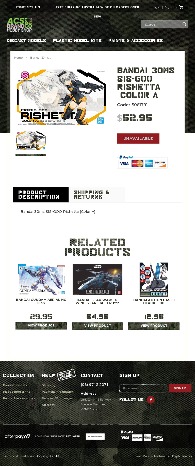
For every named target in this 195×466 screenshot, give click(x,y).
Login (156, 7)
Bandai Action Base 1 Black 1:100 (154, 302)
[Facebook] (151, 400)
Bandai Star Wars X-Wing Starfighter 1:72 (97, 302)
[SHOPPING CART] (181, 7)
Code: (123, 104)
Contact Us (28, 7)
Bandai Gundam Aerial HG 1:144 (41, 301)
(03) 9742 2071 (94, 384)
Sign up (170, 7)
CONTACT (92, 375)
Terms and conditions (18, 456)
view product (41, 325)
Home (18, 57)
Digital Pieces (182, 456)
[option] (61, 97)
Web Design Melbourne (153, 456)
